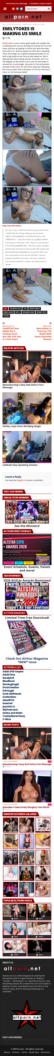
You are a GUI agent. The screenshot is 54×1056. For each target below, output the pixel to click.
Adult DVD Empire (13, 671)
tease (6, 316)
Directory (45, 1052)
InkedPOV (8, 700)
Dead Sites (34, 1052)
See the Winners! (27, 526)
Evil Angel (8, 690)
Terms (24, 1052)
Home (5, 24)
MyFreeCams (28, 312)
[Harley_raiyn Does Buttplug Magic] (27, 408)
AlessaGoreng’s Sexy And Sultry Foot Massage (23, 386)
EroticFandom (11, 687)
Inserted (7, 703)
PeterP (8, 767)
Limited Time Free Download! (27, 618)
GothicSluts (9, 696)
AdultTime (9, 674)
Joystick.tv (9, 706)
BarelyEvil (8, 678)
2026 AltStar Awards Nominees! (27, 580)
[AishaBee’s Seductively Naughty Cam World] (27, 786)
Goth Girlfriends (12, 693)
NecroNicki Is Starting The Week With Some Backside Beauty (43, 333)
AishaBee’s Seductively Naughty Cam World (23, 3)
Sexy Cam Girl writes (12, 225)
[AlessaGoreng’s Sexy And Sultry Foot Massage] (27, 367)
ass (25, 309)
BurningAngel (11, 684)
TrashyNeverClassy (14, 716)
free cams (8, 312)
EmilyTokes (8, 43)
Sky (8, 38)
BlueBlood (8, 681)
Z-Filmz (7, 719)
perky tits (41, 312)
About (7, 1052)
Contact (15, 1052)
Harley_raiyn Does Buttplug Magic (22, 426)
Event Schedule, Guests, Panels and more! (27, 568)
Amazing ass (15, 309)
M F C (18, 312)
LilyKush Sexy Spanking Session (20, 464)
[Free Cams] (27, 93)
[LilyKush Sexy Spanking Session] (27, 447)
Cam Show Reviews (15, 24)
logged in (21, 480)
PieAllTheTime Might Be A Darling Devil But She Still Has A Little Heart (12, 333)
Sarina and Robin (12, 712)
